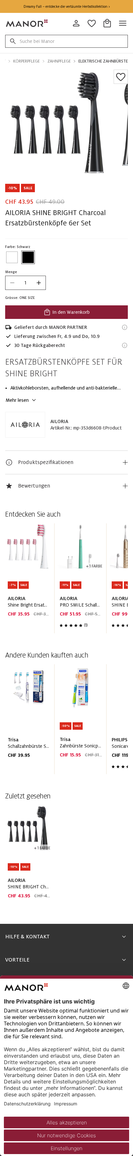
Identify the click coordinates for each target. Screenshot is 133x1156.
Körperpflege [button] (26, 61)
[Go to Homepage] (27, 23)
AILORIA (59, 421)
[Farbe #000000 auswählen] (28, 257)
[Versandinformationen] (124, 327)
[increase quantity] (39, 283)
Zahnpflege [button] (59, 61)
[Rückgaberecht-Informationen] (124, 345)
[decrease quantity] (12, 283)
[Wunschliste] (121, 77)
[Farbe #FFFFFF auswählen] (12, 257)
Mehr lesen (17, 400)
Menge (11, 272)
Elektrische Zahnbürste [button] (103, 61)
